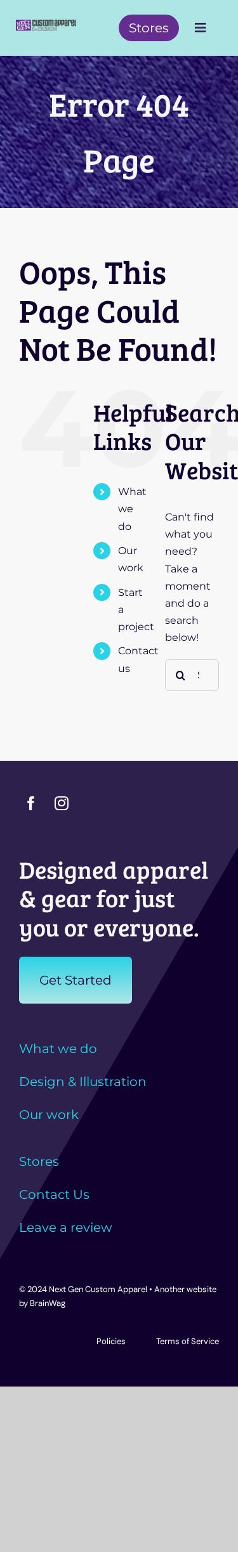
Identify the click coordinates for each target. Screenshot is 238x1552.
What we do (132, 509)
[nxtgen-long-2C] (46, 24)
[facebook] (31, 803)
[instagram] (62, 803)
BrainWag (47, 1303)
